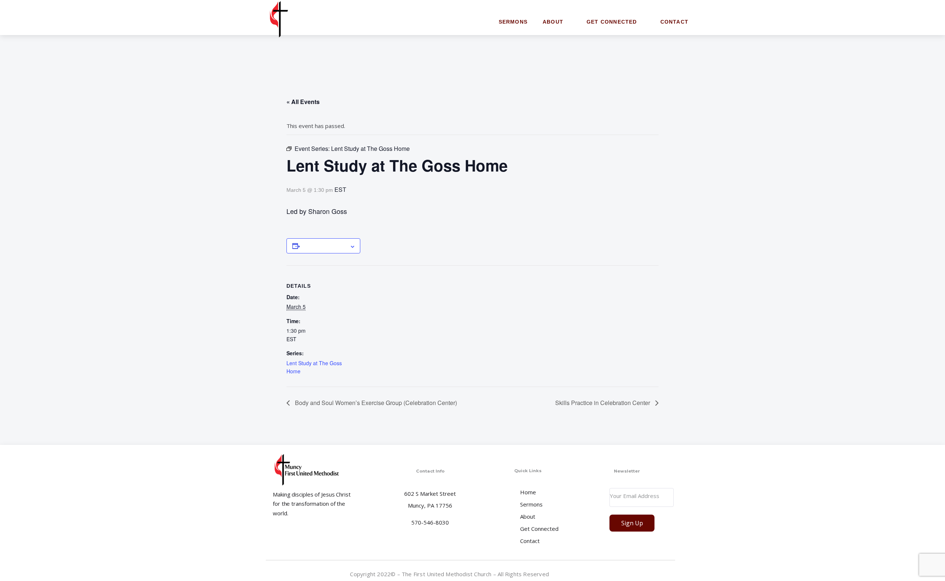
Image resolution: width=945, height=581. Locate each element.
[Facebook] (669, 573)
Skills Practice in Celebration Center (603, 402)
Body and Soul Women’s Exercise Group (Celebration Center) (375, 402)
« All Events (303, 101)
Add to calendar (325, 245)
